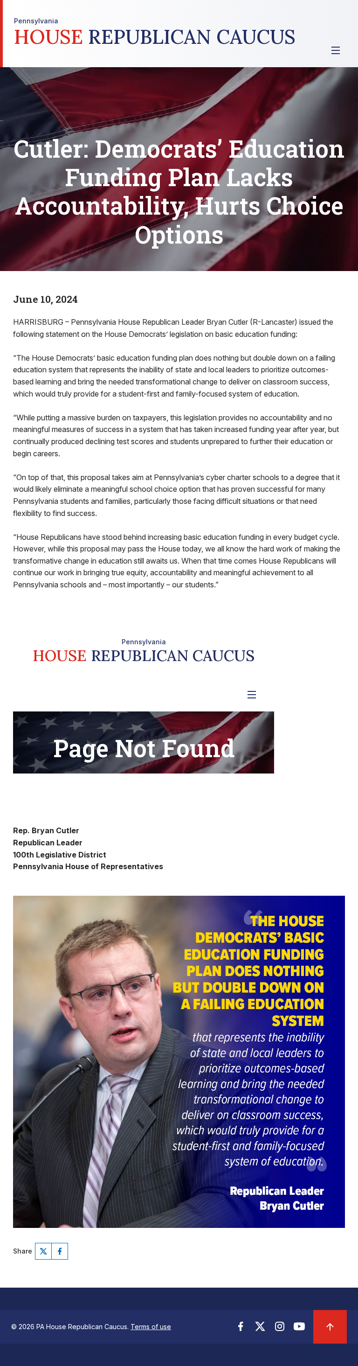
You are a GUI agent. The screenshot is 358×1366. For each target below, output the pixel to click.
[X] (43, 1251)
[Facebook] (59, 1251)
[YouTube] (299, 1329)
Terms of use (151, 1327)
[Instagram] (279, 1329)
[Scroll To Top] (330, 1327)
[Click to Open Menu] (335, 50)
